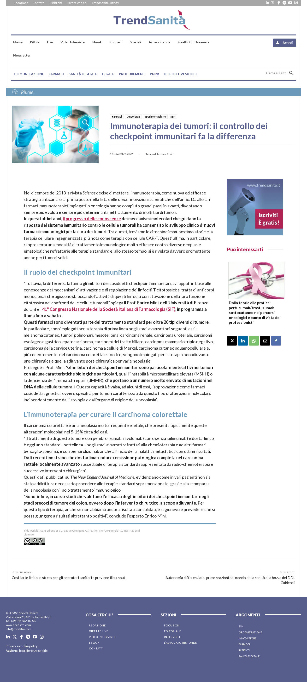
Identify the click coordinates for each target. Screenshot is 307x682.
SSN (173, 116)
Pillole (27, 92)
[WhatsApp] (254, 341)
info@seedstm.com (18, 629)
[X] (232, 341)
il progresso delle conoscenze (92, 218)
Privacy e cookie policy (22, 646)
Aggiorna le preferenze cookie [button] (26, 651)
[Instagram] (296, 3)
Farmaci (117, 116)
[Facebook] (279, 3)
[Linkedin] (267, 3)
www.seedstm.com (18, 625)
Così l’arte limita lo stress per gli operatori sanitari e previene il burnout (68, 577)
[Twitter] (273, 3)
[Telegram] (284, 3)
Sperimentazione (155, 116)
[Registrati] (255, 207)
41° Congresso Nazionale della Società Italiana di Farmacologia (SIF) (108, 309)
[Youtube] (290, 3)
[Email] (265, 341)
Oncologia (133, 116)
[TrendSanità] (153, 20)
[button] (281, 73)
